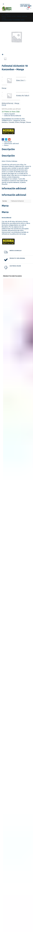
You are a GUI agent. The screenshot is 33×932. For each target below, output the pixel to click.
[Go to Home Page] (2, 14)
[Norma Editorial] (8, 131)
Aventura (5, 122)
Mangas (22, 122)
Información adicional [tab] (11, 143)
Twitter (6, 139)
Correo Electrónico (9, 139)
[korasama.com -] (6, 8)
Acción (23, 120)
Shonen (28, 122)
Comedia (11, 122)
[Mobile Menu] (3, 4)
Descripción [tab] (8, 142)
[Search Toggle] (15, 6)
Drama (17, 122)
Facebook (3, 139)
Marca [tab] (6, 145)
